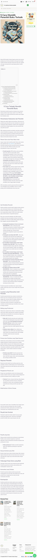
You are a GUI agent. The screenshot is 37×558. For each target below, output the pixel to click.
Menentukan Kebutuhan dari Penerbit (9, 87)
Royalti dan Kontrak (7, 97)
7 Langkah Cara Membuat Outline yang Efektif (7, 502)
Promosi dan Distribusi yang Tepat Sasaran (11, 93)
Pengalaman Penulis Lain (8, 95)
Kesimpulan (5, 103)
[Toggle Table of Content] (16, 85)
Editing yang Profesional (8, 92)
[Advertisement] (12, 51)
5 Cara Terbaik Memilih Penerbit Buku (8, 86)
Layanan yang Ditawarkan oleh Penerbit (10, 91)
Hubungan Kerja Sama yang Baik (9, 101)
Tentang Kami (21, 547)
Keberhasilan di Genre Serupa (9, 96)
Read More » (18, 519)
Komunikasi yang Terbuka (8, 102)
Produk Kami (22, 550)
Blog (20, 549)
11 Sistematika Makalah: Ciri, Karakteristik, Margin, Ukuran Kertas (20, 503)
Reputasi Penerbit (6, 94)
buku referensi (11, 143)
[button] (28, 5)
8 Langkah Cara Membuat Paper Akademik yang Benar (7, 524)
